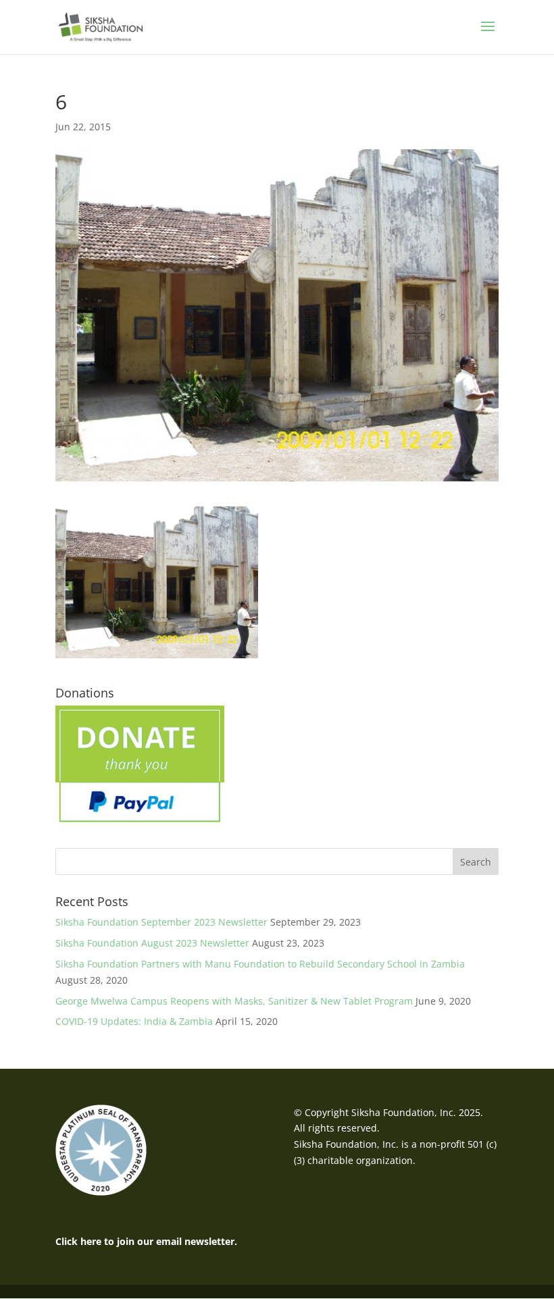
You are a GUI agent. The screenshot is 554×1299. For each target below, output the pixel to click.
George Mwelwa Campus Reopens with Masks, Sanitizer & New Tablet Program (234, 1001)
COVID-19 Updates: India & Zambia (134, 1021)
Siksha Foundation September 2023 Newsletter (161, 922)
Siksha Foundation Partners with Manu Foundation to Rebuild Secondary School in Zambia (260, 963)
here (90, 1241)
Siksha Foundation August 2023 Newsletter (152, 942)
